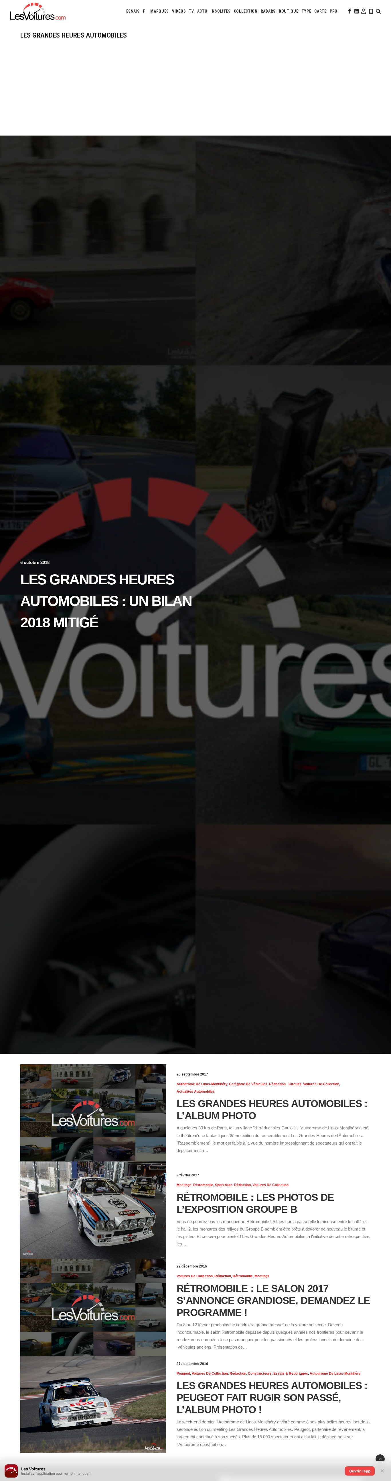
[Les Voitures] (38, 11)
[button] (349, 11)
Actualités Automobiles (196, 1092)
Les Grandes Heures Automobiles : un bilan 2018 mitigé (105, 600)
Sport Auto (223, 1185)
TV (191, 11)
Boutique (289, 11)
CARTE (320, 11)
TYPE (306, 11)
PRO (333, 11)
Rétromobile (203, 1185)
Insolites (220, 11)
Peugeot (183, 1374)
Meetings (184, 1185)
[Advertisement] (195, 82)
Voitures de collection (321, 1084)
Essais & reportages (290, 1374)
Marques (159, 11)
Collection (246, 11)
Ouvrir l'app (359, 1471)
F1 (145, 11)
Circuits (295, 1084)
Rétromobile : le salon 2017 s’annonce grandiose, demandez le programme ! (273, 1300)
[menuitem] (133, 11)
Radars (268, 11)
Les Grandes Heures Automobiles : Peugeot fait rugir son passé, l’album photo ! (272, 1397)
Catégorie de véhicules (248, 1084)
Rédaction (277, 1084)
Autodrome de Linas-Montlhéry (202, 1084)
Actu (202, 11)
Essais (133, 11)
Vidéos (179, 11)
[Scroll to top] (380, 1458)
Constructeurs (260, 1374)
